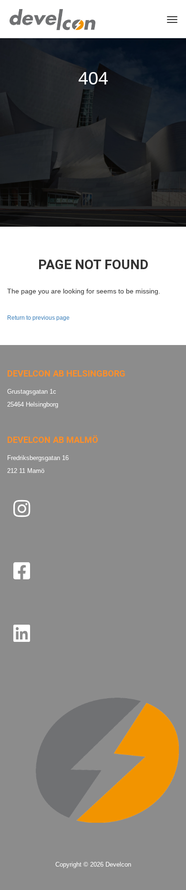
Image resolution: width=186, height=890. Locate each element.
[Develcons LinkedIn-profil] (21, 633)
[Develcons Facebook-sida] (21, 571)
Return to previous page (38, 317)
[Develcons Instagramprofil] (21, 508)
